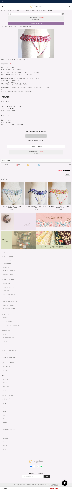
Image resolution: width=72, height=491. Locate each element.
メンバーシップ (7, 415)
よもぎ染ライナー (7, 263)
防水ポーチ (5, 379)
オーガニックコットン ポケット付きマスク (12, 325)
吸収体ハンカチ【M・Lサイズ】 (10, 301)
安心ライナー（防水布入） (9, 305)
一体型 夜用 (6, 290)
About (4, 407)
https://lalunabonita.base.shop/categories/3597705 (16, 91)
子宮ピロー (5, 341)
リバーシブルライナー (8, 260)
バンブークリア (6, 366)
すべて (7, 164)
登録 (47, 476)
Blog (4, 411)
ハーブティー (6, 386)
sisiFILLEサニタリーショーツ (9, 357)
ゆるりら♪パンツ (7, 354)
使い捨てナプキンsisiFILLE (9, 308)
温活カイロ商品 (6, 330)
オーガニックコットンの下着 (9, 350)
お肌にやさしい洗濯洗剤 (8, 363)
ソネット (5, 370)
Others (4, 375)
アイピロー (5, 334)
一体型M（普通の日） (8, 283)
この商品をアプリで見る (36, 146)
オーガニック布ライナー (8, 256)
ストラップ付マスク (7, 321)
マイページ (5, 418)
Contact (5, 422)
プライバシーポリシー (8, 426)
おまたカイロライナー (8, 274)
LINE (4, 449)
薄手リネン (5, 317)
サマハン (5, 382)
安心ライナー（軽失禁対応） (9, 270)
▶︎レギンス (5, 390)
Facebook (5, 438)
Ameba (5, 445)
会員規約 (56, 485)
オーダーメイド (6, 399)
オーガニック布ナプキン (8, 279)
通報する (68, 174)
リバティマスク (6, 314)
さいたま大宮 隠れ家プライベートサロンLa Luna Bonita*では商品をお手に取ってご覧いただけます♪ (26, 10)
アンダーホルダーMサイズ (9, 294)
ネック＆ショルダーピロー (9, 337)
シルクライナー (6, 267)
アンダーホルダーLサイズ (8, 298)
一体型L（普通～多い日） (8, 287)
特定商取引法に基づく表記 (9, 429)
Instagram (5, 442)
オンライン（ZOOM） (7, 395)
